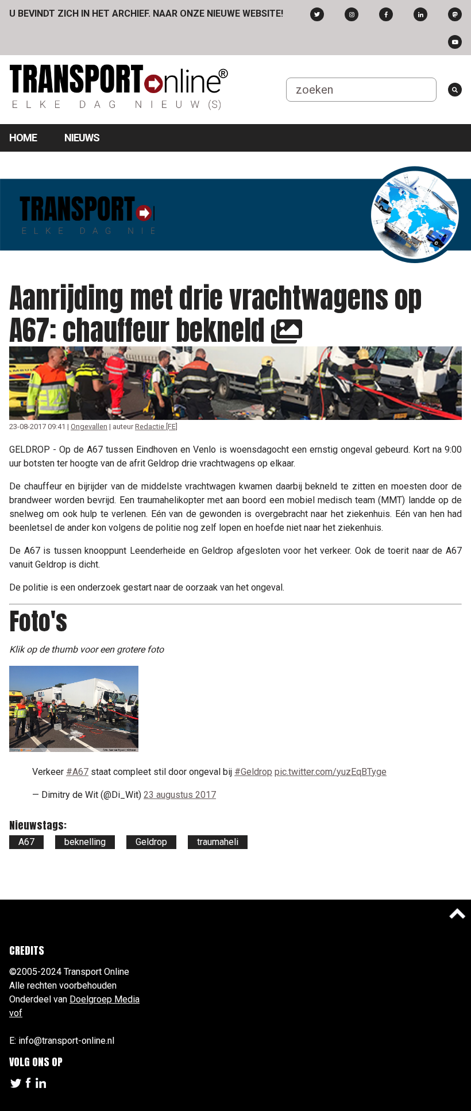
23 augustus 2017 (180, 794)
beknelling (85, 841)
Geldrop (151, 841)
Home (23, 138)
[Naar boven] (457, 913)
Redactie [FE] (156, 426)
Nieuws (81, 138)
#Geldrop (253, 771)
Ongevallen (89, 426)
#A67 (77, 771)
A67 (26, 841)
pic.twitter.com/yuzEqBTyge (331, 771)
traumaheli (217, 841)
